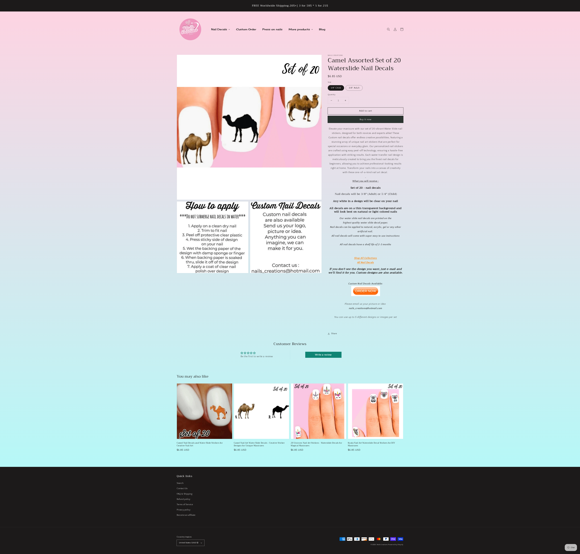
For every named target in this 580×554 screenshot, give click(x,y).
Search (180, 483)
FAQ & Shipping (184, 494)
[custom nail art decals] (365, 295)
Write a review (323, 354)
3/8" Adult (354, 88)
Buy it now (365, 119)
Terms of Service (185, 504)
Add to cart (365, 111)
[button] (388, 29)
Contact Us (182, 488)
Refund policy (183, 499)
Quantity (331, 94)
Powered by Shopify (395, 545)
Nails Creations (382, 545)
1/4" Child (336, 88)
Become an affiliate (186, 515)
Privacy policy (183, 510)
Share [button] (334, 333)
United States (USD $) (188, 543)
